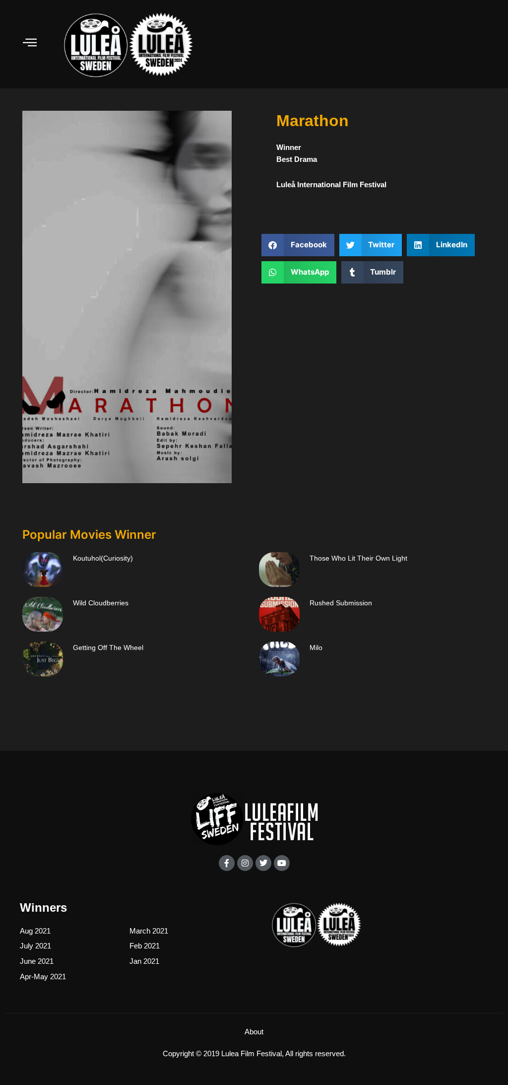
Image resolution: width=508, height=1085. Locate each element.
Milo (316, 647)
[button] (297, 245)
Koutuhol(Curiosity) (103, 558)
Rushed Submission (341, 603)
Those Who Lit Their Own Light (358, 558)
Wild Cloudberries (100, 603)
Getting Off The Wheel (108, 647)
